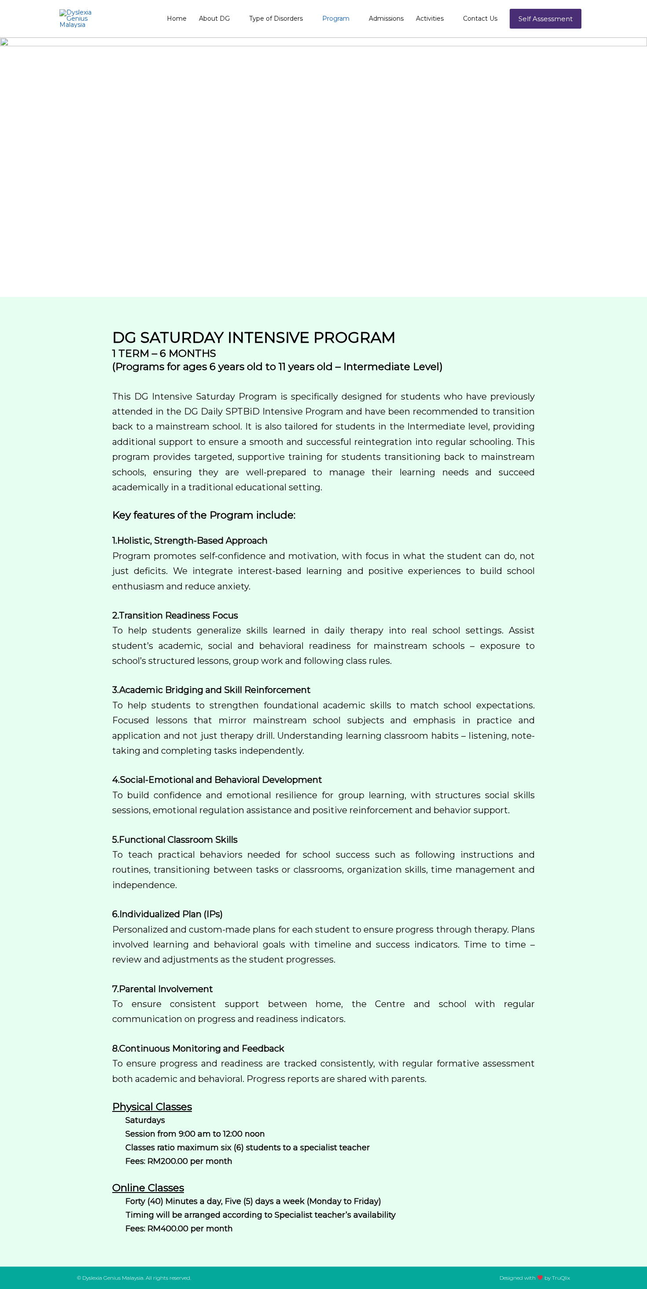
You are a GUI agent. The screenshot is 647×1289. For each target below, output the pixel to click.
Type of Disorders (276, 18)
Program (335, 18)
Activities (430, 18)
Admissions (386, 18)
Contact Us (480, 18)
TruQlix (561, 1277)
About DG (214, 18)
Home (177, 18)
